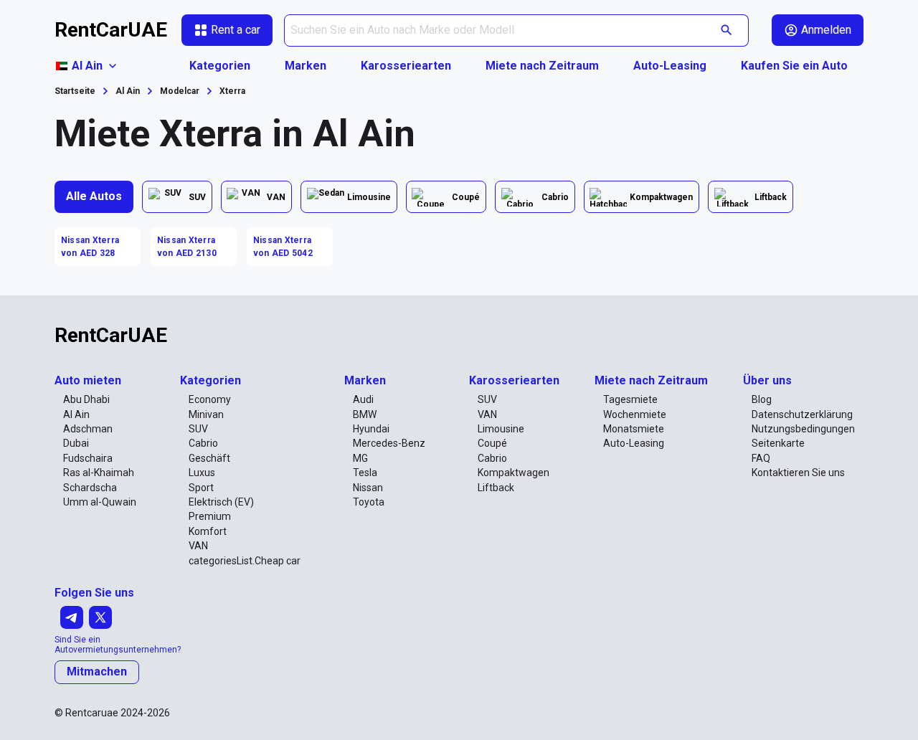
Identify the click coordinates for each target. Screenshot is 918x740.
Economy (210, 399)
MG (360, 458)
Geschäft (209, 458)
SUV (198, 429)
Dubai (76, 443)
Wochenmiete (634, 414)
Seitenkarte (778, 443)
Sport (201, 487)
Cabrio (203, 443)
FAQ (761, 458)
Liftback (496, 487)
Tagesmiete (630, 399)
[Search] (727, 30)
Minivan (206, 414)
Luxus (202, 472)
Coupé (492, 443)
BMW (365, 414)
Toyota (368, 502)
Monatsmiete (633, 429)
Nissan (368, 487)
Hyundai (371, 429)
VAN (198, 545)
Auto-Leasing (669, 65)
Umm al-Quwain (99, 502)
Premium (210, 516)
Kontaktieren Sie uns (798, 472)
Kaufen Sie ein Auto (794, 65)
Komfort (208, 531)
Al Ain (76, 414)
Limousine (501, 429)
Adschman (88, 429)
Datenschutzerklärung (802, 414)
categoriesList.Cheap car (245, 560)
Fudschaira (88, 458)
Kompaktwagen (513, 472)
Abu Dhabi (86, 399)
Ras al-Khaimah (98, 472)
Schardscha (90, 487)
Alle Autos (94, 196)
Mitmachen (97, 671)
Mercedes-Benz (389, 443)
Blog (762, 399)
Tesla (365, 472)
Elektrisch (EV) (221, 502)
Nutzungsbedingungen (803, 429)
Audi (363, 399)
